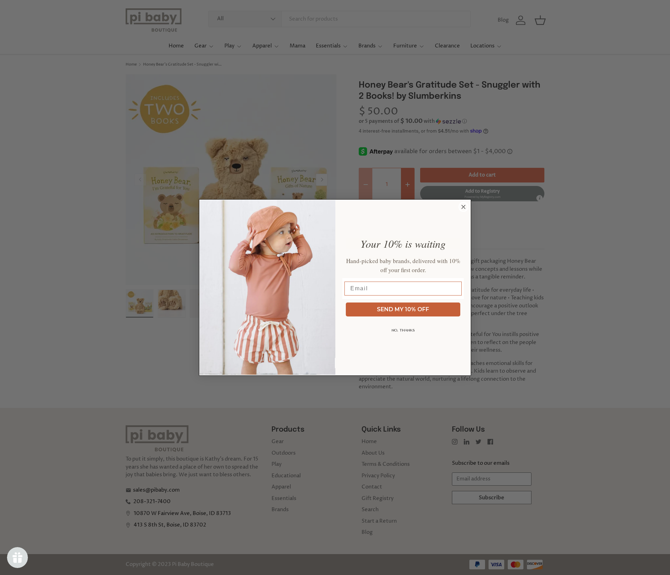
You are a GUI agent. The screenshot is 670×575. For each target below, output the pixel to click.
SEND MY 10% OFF (403, 309)
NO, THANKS (403, 330)
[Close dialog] (463, 207)
